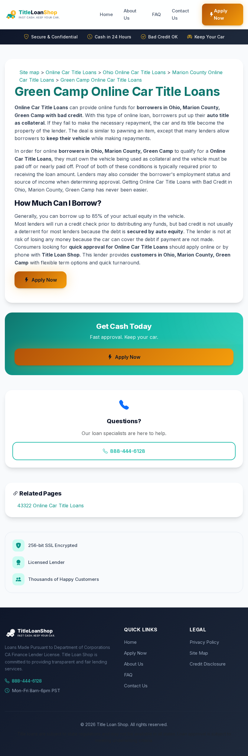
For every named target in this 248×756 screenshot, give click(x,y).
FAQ (156, 14)
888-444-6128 (127, 451)
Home (106, 14)
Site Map (199, 653)
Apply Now (220, 14)
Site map (29, 72)
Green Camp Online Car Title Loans (101, 80)
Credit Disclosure (208, 664)
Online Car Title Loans (71, 72)
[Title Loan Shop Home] (47, 14)
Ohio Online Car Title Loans (134, 72)
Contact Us (180, 14)
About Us (130, 14)
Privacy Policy (204, 642)
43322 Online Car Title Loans (50, 505)
